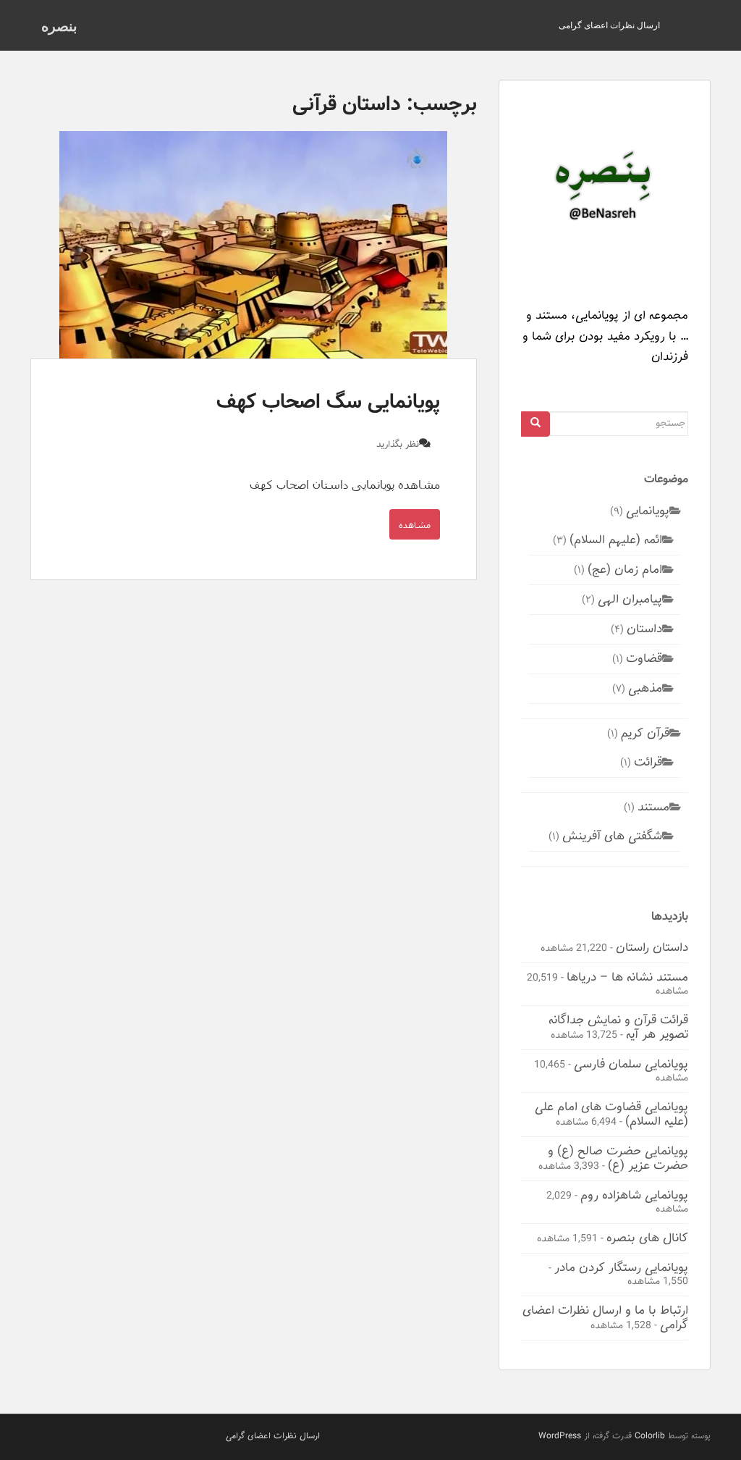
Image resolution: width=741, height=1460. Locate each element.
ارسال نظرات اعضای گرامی (609, 25)
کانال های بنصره (647, 1238)
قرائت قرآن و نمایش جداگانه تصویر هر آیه (618, 1027)
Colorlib (650, 1436)
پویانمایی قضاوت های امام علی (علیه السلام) (611, 1113)
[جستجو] (535, 424)
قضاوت (644, 658)
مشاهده (415, 524)
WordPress (559, 1436)
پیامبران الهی (630, 599)
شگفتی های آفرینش (612, 836)
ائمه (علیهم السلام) (615, 539)
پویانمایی (647, 510)
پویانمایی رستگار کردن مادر (621, 1267)
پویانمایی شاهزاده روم (634, 1195)
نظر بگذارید (397, 444)
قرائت (648, 762)
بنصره (59, 25)
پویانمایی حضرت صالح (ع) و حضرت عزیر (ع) (618, 1158)
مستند (653, 807)
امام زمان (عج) (625, 569)
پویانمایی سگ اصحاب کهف (328, 402)
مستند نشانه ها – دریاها (627, 977)
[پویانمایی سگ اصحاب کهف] (253, 244)
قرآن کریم (645, 733)
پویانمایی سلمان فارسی (631, 1064)
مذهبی (645, 688)
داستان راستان (652, 947)
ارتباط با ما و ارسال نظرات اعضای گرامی (605, 1317)
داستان (644, 628)
